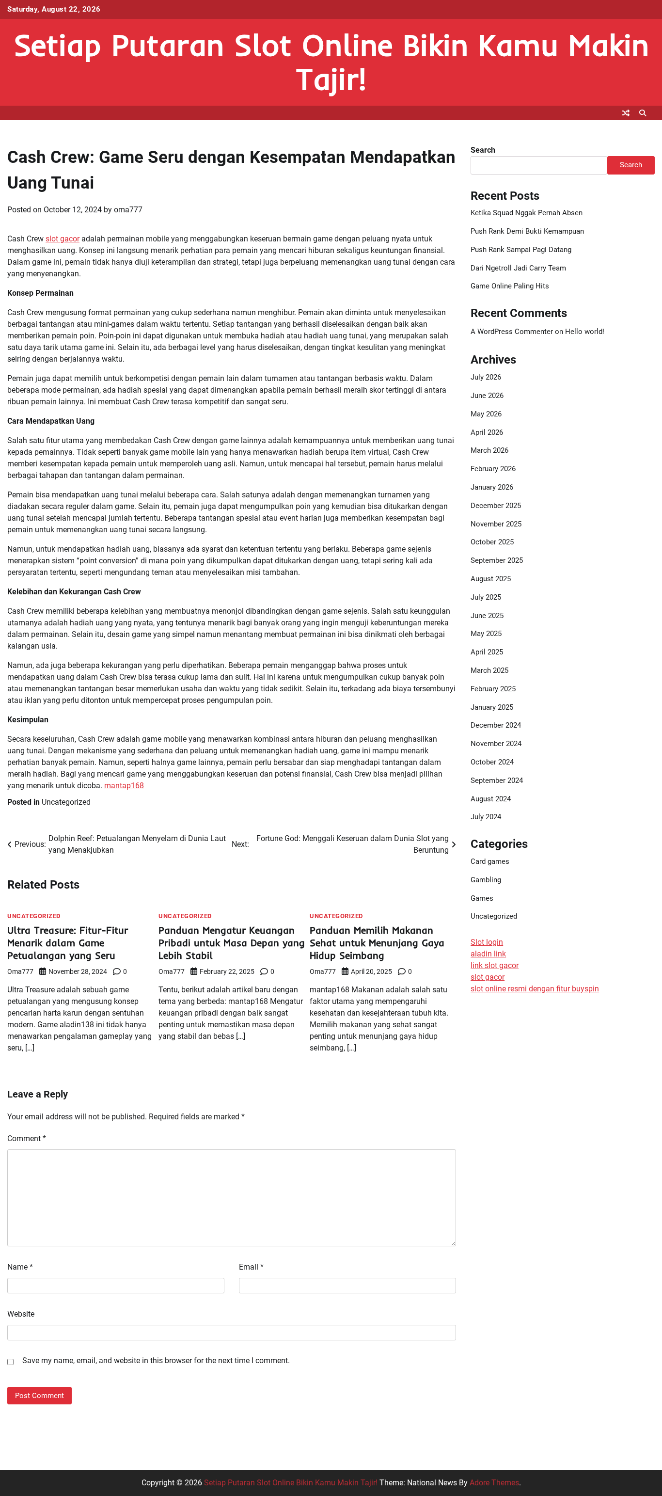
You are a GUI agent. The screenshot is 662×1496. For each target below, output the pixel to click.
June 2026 (487, 395)
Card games (490, 861)
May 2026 (486, 414)
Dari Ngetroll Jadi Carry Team (518, 268)
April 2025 (487, 652)
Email (251, 1267)
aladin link (488, 953)
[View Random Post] (625, 113)
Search (483, 150)
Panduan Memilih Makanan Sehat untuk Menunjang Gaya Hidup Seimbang (377, 942)
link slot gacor (495, 965)
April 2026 (487, 432)
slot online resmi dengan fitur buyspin (535, 988)
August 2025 (491, 578)
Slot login (487, 942)
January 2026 (492, 487)
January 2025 (492, 707)
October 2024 (492, 762)
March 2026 (489, 450)
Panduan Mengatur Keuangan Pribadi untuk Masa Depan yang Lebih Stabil (231, 942)
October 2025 (492, 542)
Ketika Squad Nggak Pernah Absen (527, 212)
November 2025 (496, 524)
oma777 (128, 209)
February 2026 (493, 468)
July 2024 (486, 816)
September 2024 (497, 780)
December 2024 (496, 725)
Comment (26, 1138)
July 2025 (486, 597)
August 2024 (491, 799)
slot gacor (62, 238)
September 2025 (497, 560)
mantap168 (124, 785)
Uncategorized (66, 802)
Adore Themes (494, 1482)
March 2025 (489, 670)
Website (20, 1314)
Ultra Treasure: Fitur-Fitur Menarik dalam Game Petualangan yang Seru (67, 942)
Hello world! (584, 331)
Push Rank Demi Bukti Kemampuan (527, 231)
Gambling (486, 879)
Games (482, 898)
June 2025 (487, 615)
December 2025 (496, 505)
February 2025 (493, 688)
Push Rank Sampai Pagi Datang (521, 249)
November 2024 (496, 743)
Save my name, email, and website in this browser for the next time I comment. (156, 1360)
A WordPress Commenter (512, 331)
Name (20, 1267)
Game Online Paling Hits (510, 286)
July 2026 (486, 377)
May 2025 (486, 633)
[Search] (642, 113)
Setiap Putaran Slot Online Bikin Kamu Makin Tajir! (331, 61)
